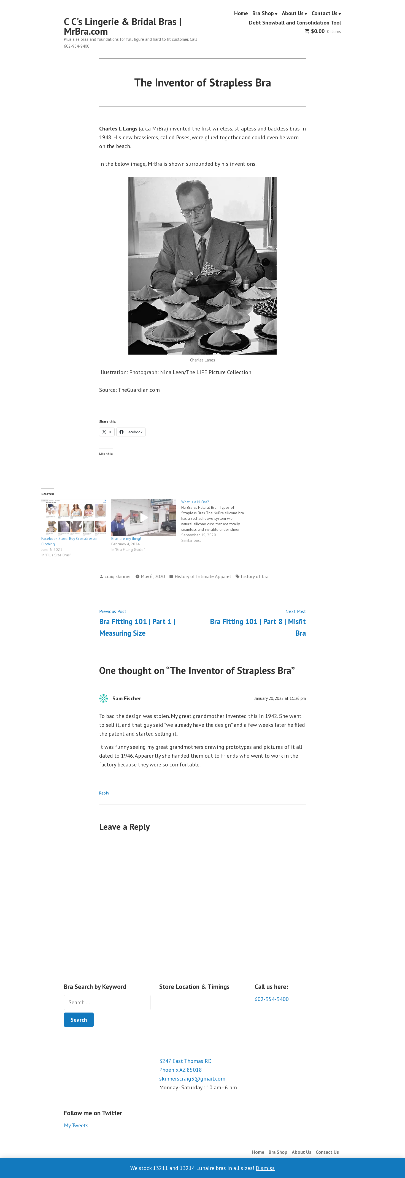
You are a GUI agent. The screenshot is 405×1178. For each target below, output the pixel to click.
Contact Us (324, 13)
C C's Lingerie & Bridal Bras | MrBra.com (122, 26)
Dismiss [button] (265, 1168)
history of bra (254, 576)
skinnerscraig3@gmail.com (192, 1078)
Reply (104, 793)
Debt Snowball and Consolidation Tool (295, 22)
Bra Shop (263, 13)
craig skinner (118, 576)
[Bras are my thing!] (143, 517)
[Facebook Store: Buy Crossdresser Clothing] (73, 517)
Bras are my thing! (126, 538)
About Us (293, 13)
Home (241, 13)
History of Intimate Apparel (203, 576)
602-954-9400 (272, 999)
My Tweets (76, 1125)
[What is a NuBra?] (216, 521)
